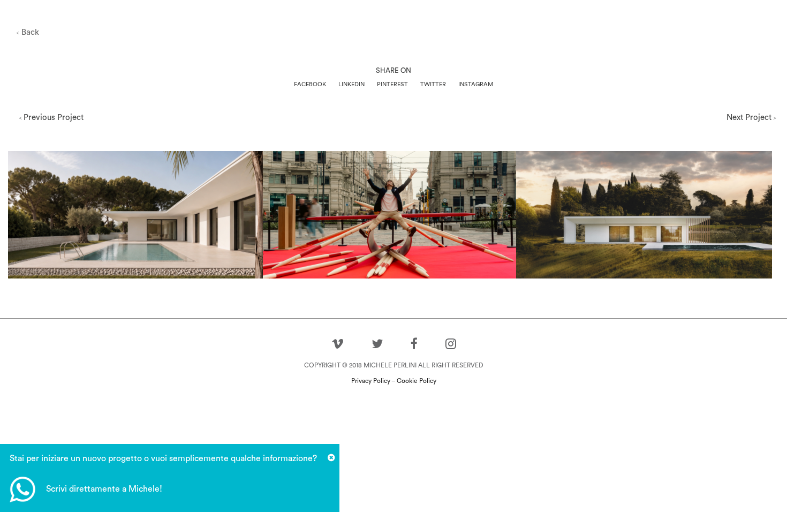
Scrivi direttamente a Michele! (104, 489)
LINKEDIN (351, 84)
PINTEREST (392, 84)
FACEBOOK (310, 84)
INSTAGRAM (475, 84)
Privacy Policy (370, 381)
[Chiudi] (331, 458)
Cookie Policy (416, 381)
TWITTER (433, 84)
